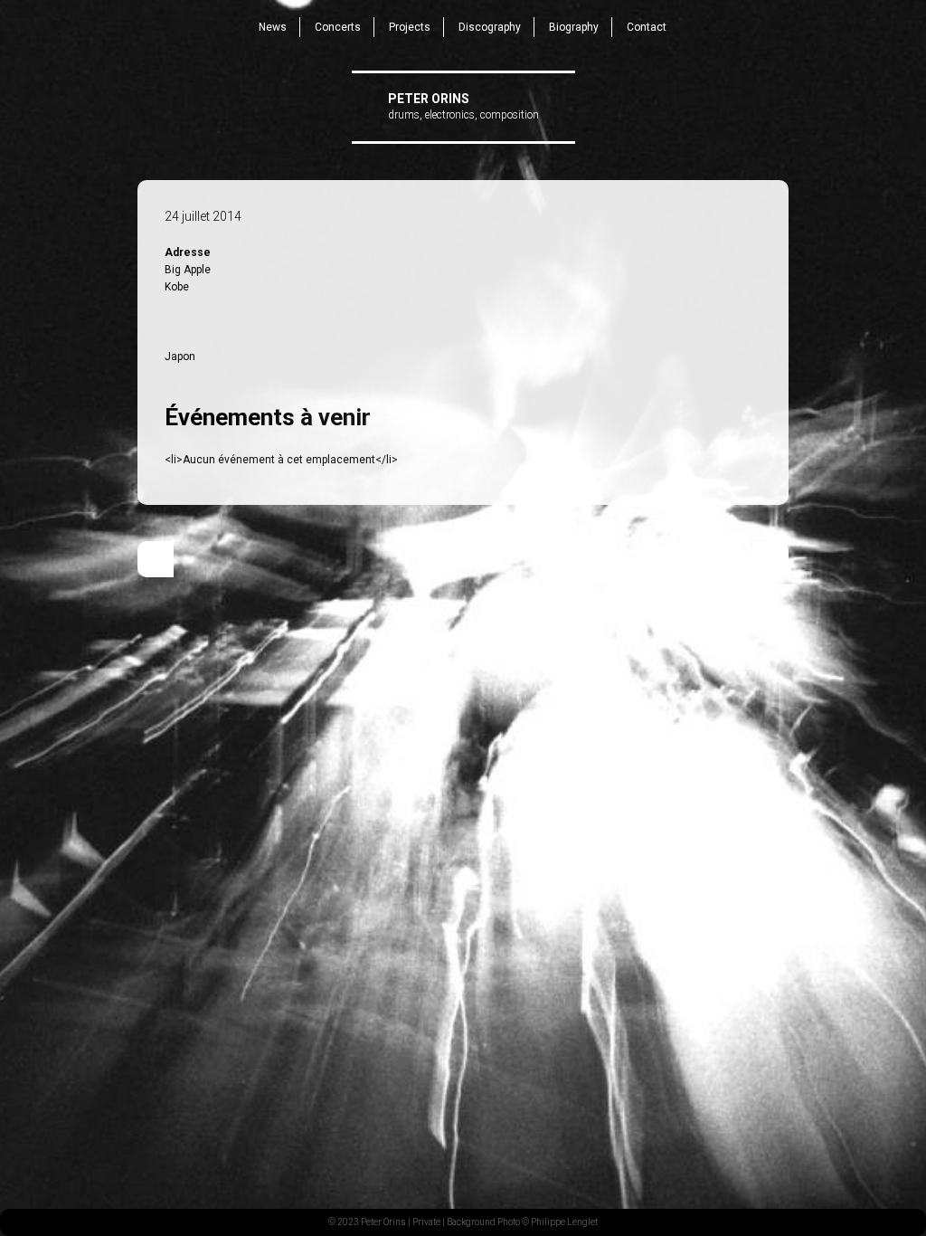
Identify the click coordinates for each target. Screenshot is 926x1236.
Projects (409, 27)
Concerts (338, 27)
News (273, 27)
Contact (646, 27)
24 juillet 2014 (203, 216)
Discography (489, 27)
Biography (574, 27)
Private (426, 1222)
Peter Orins (428, 98)
